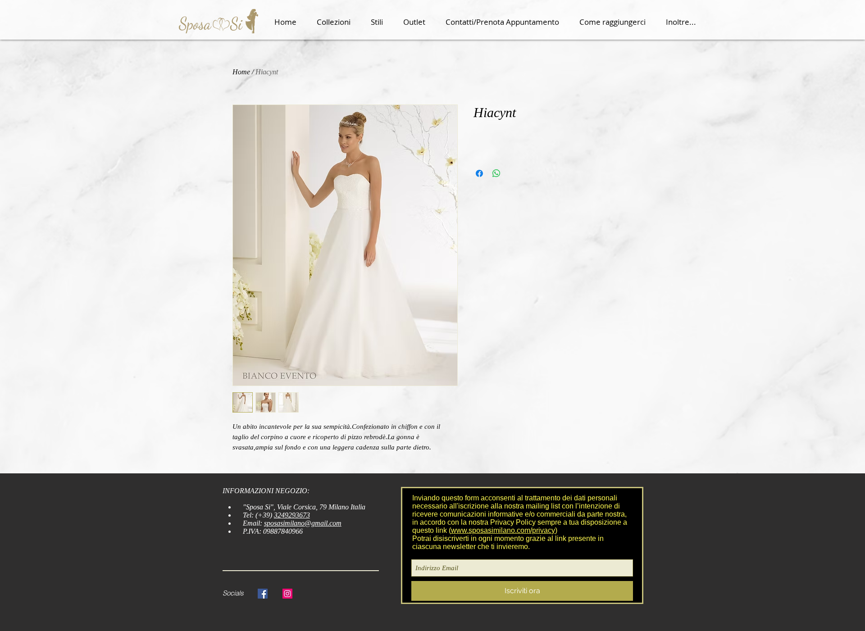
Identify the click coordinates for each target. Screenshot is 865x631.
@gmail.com (323, 523)
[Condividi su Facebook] (479, 173)
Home (241, 72)
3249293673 (292, 515)
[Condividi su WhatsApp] (496, 173)
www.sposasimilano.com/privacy (503, 530)
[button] (337, 22)
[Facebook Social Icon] (263, 594)
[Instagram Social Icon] (287, 594)
